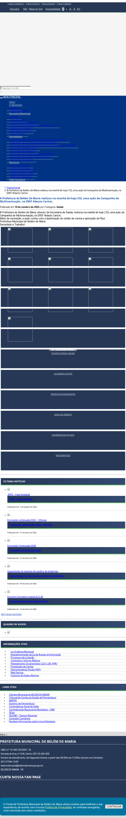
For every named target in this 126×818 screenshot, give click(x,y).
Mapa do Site (36, 9)
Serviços (14, 162)
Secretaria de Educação (23, 148)
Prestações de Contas (22, 666)
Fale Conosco (17, 179)
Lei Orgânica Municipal (22, 651)
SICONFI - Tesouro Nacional (23, 715)
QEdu (12, 712)
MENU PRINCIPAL (12, 97)
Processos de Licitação (22, 657)
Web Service (17, 672)
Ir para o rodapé (64, 4)
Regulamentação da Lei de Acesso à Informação (36, 654)
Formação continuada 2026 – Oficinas (27, 520)
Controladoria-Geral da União (24, 706)
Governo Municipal (19, 113)
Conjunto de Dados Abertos (25, 675)
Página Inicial (13, 187)
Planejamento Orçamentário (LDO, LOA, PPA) (34, 663)
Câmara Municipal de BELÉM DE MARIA (29, 694)
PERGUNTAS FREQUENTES (63, 394)
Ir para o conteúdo (16, 4)
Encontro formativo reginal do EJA (25, 597)
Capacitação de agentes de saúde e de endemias (32, 571)
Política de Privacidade (58, 807)
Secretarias (15, 136)
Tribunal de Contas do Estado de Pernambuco (32, 697)
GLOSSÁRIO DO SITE (63, 374)
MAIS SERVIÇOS (63, 455)
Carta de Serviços (20, 168)
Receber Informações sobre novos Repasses (32, 721)
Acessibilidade (53, 9)
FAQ (25, 9)
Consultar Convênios (19, 718)
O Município (15, 105)
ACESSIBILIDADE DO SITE (63, 435)
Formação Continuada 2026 (21, 545)
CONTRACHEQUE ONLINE (63, 353)
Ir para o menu (33, 4)
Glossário (14, 9)
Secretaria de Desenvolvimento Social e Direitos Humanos (42, 145)
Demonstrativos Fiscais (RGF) (26, 669)
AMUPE (13, 700)
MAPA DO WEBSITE (63, 415)
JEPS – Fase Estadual (18, 494)
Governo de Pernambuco (22, 703)
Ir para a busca (48, 4)
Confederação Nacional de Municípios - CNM (32, 709)
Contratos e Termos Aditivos (25, 660)
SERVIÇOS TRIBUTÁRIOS (63, 350)
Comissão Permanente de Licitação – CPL (33, 125)
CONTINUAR (113, 806)
